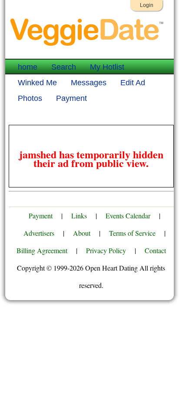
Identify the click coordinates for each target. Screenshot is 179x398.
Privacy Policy (106, 250)
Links (79, 215)
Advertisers (38, 232)
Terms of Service (132, 232)
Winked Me (37, 82)
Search (63, 67)
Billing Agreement (42, 250)
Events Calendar (128, 215)
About (81, 232)
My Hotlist (107, 67)
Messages (88, 82)
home (27, 67)
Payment (71, 98)
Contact (155, 250)
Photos (30, 98)
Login (146, 5)
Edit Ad (132, 82)
